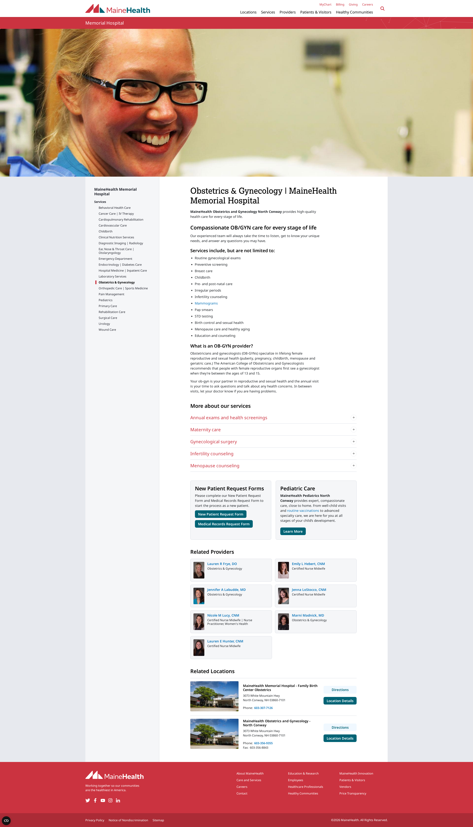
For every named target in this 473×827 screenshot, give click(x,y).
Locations (248, 12)
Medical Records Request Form (224, 524)
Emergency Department (115, 259)
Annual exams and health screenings (228, 417)
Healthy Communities (354, 12)
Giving (353, 4)
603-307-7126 (263, 708)
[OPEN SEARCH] (382, 9)
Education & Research (303, 773)
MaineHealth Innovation (356, 773)
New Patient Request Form (220, 514)
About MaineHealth (250, 773)
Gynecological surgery (213, 441)
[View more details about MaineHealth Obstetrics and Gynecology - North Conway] (214, 734)
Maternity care (205, 429)
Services (268, 12)
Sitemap (158, 820)
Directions (344, 689)
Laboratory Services (112, 276)
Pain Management (111, 294)
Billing (340, 4)
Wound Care (107, 330)
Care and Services (248, 780)
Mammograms (206, 303)
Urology (104, 324)
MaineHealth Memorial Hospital (115, 191)
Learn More (293, 531)
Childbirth (106, 231)
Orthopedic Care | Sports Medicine (123, 288)
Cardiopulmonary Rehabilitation (121, 219)
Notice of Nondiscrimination (128, 820)
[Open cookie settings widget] (6, 820)
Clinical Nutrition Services (116, 237)
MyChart (325, 4)
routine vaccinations (303, 510)
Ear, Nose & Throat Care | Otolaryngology (116, 251)
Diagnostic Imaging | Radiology (121, 243)
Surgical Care (108, 318)
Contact (241, 793)
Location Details (342, 700)
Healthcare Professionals (305, 787)
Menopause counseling (214, 465)
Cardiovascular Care (113, 225)
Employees (295, 780)
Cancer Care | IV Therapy (116, 214)
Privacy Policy (94, 820)
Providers (288, 12)
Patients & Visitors (315, 12)
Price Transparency (352, 793)
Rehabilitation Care (112, 312)
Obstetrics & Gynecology (117, 282)
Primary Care (108, 306)
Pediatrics (106, 300)
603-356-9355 (263, 743)
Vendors (345, 787)
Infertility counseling (212, 453)
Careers (367, 4)
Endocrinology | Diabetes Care (120, 265)
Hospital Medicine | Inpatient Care (123, 270)
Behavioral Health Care (115, 208)
